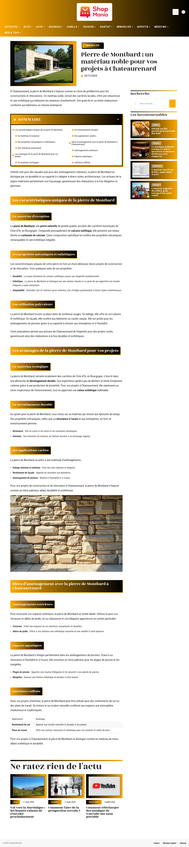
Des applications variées (85, 136)
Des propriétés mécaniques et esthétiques (36, 142)
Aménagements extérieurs (86, 150)
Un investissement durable (86, 130)
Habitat (156, 125)
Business (55, 802)
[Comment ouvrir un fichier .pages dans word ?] (140, 170)
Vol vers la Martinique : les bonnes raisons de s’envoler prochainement (27, 812)
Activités (156, 143)
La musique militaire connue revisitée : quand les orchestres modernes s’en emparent (162, 151)
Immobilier (92, 45)
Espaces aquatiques (83, 156)
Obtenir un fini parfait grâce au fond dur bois (163, 131)
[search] (176, 12)
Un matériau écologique (28, 162)
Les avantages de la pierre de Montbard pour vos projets (36, 155)
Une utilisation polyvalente (29, 148)
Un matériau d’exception (28, 136)
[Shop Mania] (94, 12)
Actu (15, 802)
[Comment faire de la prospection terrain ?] (66, 786)
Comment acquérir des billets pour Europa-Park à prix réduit (161, 192)
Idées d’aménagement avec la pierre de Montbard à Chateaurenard (94, 143)
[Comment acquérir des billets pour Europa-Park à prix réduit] (140, 190)
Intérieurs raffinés (82, 162)
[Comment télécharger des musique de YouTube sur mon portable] (104, 786)
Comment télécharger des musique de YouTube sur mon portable (102, 812)
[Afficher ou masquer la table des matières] (80, 119)
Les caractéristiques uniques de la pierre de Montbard (39, 130)
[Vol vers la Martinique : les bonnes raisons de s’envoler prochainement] (28, 786)
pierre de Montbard (24, 226)
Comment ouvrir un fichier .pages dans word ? (162, 172)
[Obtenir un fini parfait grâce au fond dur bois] (140, 128)
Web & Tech (94, 802)
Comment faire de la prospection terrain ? (64, 809)
